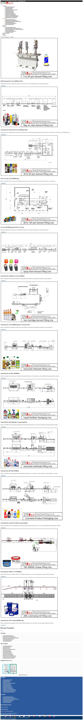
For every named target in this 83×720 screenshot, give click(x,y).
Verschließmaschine (9, 7)
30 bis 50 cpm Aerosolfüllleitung (9, 178)
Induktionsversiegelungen (10, 13)
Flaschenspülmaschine (9, 12)
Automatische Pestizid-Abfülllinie (10, 373)
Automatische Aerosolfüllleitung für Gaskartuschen (15, 324)
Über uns (4, 25)
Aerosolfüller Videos (9, 32)
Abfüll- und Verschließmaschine (11, 9)
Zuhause (7, 37)
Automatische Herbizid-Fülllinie (9, 471)
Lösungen (5, 18)
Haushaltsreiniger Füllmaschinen (11, 20)
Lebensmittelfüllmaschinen (10, 19)
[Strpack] (6, 3)
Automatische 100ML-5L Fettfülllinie (11, 571)
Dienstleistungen (6, 33)
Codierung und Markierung (10, 14)
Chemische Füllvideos (9, 30)
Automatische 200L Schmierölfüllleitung (11, 620)
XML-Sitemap (3, 718)
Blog (4, 34)
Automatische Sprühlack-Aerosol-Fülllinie (12, 276)
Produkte (4, 5)
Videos (4, 26)
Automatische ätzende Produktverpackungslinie (14, 523)
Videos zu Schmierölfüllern (10, 31)
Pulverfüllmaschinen (9, 10)
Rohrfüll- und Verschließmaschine (11, 15)
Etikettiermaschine (8, 8)
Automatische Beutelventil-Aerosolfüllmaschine (14, 130)
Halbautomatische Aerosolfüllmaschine (11, 81)
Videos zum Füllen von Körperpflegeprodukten (14, 29)
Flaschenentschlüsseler (9, 11)
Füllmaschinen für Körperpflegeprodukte (13, 21)
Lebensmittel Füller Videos (10, 27)
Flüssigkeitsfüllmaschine (10, 6)
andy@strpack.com (21, 1)
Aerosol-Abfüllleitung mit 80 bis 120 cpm (12, 227)
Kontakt (4, 35)
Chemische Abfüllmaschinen (10, 23)
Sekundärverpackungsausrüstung (11, 16)
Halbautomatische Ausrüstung (11, 17)
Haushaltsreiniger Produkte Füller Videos (13, 28)
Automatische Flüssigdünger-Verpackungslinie (13, 422)
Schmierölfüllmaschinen (10, 22)
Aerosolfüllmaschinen (9, 24)
